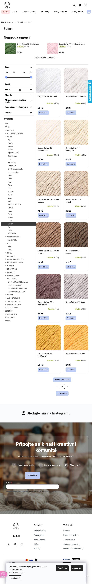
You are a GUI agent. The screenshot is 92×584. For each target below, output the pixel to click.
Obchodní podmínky (71, 544)
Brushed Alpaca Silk (15, 169)
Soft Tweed (12, 233)
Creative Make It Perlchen (17, 288)
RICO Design (12, 279)
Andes (10, 150)
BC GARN (10, 130)
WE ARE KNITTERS (14, 305)
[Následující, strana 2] (62, 386)
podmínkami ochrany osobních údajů (42, 491)
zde (22, 572)
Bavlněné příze (40, 531)
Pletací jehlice (39, 539)
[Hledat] (74, 5)
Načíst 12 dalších (62, 379)
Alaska (10, 143)
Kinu (9, 246)
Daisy (10, 175)
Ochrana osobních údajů (73, 548)
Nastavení (15, 578)
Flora (10, 185)
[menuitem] (5, 12)
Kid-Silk (10, 195)
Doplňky (37, 548)
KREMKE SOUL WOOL (15, 263)
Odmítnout (62, 568)
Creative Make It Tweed (16, 292)
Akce (7, 124)
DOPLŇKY (8, 311)
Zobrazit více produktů (45, 57)
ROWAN (10, 295)
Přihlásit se (32, 475)
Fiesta (10, 182)
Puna (10, 221)
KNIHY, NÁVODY (11, 314)
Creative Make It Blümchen (18, 282)
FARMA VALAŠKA (13, 237)
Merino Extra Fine (14, 204)
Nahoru (63, 393)
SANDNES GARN (13, 298)
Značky (7, 321)
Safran (10, 224)
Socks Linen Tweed (15, 285)
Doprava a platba (70, 535)
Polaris (10, 217)
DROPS (10, 137)
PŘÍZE (7, 127)
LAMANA (10, 266)
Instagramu (61, 413)
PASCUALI (11, 272)
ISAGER (10, 253)
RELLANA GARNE (13, 276)
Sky (9, 227)
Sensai (10, 250)
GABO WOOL (12, 240)
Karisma (11, 192)
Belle (9, 159)
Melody (10, 201)
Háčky (36, 544)
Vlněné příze (39, 535)
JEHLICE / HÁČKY (11, 308)
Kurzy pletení (9, 317)
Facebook (8, 544)
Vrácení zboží (69, 539)
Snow (10, 230)
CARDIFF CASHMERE (15, 133)
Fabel (10, 179)
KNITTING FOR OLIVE (15, 259)
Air (9, 140)
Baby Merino (12, 156)
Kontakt (66, 531)
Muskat (11, 208)
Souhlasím (76, 568)
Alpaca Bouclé (13, 153)
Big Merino (12, 163)
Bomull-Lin (12, 166)
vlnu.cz (15, 544)
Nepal (10, 211)
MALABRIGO (12, 269)
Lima (10, 198)
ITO (8, 243)
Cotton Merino (13, 172)
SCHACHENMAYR (13, 301)
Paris (10, 214)
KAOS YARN (11, 256)
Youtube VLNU (22, 544)
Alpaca (10, 146)
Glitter (10, 188)
